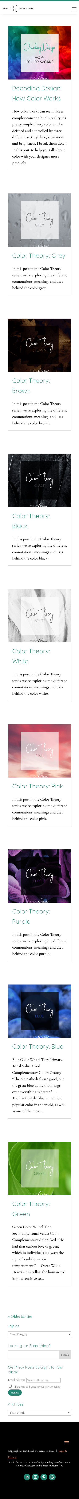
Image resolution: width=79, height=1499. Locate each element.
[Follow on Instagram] (35, 1477)
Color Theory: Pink (37, 787)
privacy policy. (52, 1386)
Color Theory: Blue (38, 1047)
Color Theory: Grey (39, 256)
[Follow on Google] (52, 1477)
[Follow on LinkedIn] (27, 1477)
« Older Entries (20, 1316)
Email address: (17, 1380)
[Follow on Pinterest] (43, 1477)
